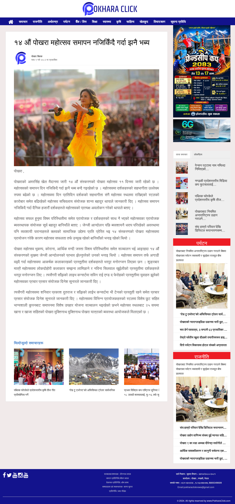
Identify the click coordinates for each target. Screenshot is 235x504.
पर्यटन (66, 21)
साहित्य (130, 21)
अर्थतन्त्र (53, 21)
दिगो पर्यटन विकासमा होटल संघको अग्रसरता (203, 345)
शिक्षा (94, 21)
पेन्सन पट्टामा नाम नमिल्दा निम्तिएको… (210, 167)
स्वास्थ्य (107, 21)
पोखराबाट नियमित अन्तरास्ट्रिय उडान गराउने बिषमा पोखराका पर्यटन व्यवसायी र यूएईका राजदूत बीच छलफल (201, 255)
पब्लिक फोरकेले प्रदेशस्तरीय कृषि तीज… (209, 197)
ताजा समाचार (181, 154)
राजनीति (37, 21)
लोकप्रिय (198, 154)
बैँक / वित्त (81, 21)
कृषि (118, 21)
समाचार (23, 21)
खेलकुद (144, 21)
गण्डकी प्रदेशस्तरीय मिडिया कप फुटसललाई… (211, 182)
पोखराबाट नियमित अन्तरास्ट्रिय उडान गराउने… (206, 215)
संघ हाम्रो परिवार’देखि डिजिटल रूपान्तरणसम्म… (210, 228)
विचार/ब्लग (159, 21)
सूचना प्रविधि (178, 21)
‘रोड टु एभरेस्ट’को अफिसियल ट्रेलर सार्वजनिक (92, 390)
